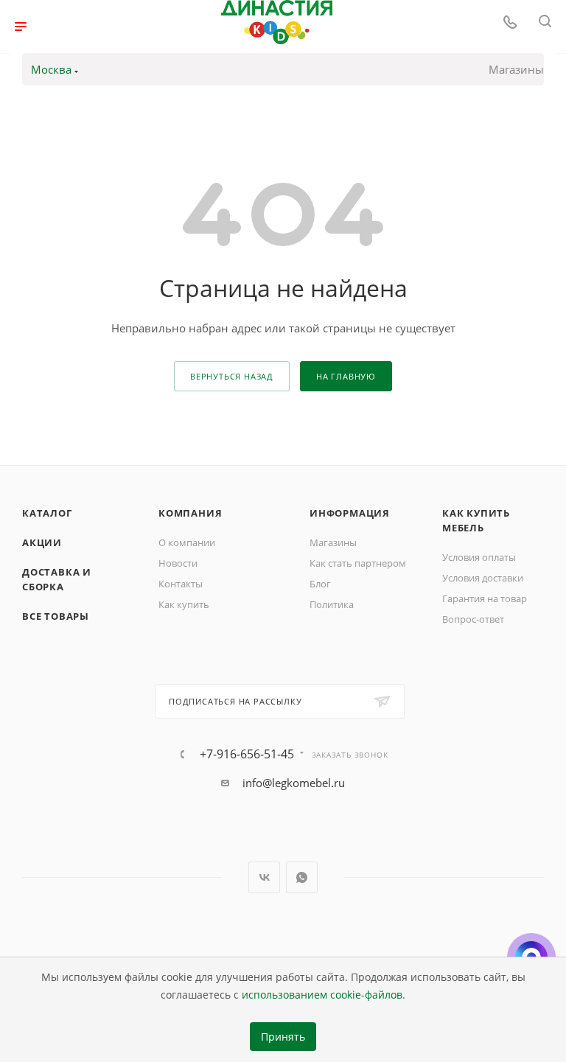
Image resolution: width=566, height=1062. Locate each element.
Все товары (55, 616)
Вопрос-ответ (473, 619)
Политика (332, 604)
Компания (190, 513)
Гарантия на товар (484, 598)
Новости (178, 563)
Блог (320, 583)
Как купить (183, 604)
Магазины (516, 69)
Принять (283, 1037)
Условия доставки (482, 577)
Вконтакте (264, 877)
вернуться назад (231, 376)
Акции (42, 542)
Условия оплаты (479, 557)
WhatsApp (302, 877)
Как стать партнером (358, 563)
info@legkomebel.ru (293, 782)
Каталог (47, 513)
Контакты (180, 583)
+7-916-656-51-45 (247, 754)
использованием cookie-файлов (322, 995)
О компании (186, 542)
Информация (350, 513)
